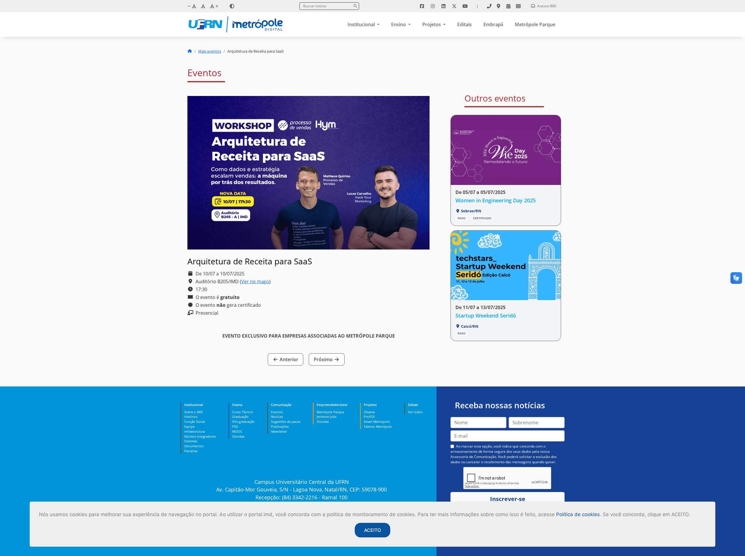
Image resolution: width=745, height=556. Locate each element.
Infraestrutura (194, 431)
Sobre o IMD (193, 412)
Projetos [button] (432, 24)
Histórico (191, 416)
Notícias (277, 416)
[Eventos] (508, 6)
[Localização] (498, 6)
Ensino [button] (399, 24)
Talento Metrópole (378, 426)
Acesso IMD (546, 5)
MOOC (237, 431)
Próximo (324, 359)
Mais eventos (209, 51)
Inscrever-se (507, 499)
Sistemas (190, 441)
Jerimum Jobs (326, 416)
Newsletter (279, 431)
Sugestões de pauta (285, 421)
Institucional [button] (361, 24)
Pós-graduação (243, 421)
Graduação (240, 416)
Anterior (288, 359)
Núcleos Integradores (200, 436)
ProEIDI (369, 416)
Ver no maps (255, 281)
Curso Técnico (242, 412)
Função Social (194, 421)
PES (235, 426)
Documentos (193, 446)
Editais (464, 24)
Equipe (189, 426)
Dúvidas (238, 436)
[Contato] (489, 6)
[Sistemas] (518, 6)
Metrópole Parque (535, 24)
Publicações (280, 426)
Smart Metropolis (377, 421)
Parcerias (191, 451)
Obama (369, 412)
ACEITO (372, 530)
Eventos (277, 412)
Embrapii (493, 24)
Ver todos (415, 412)
